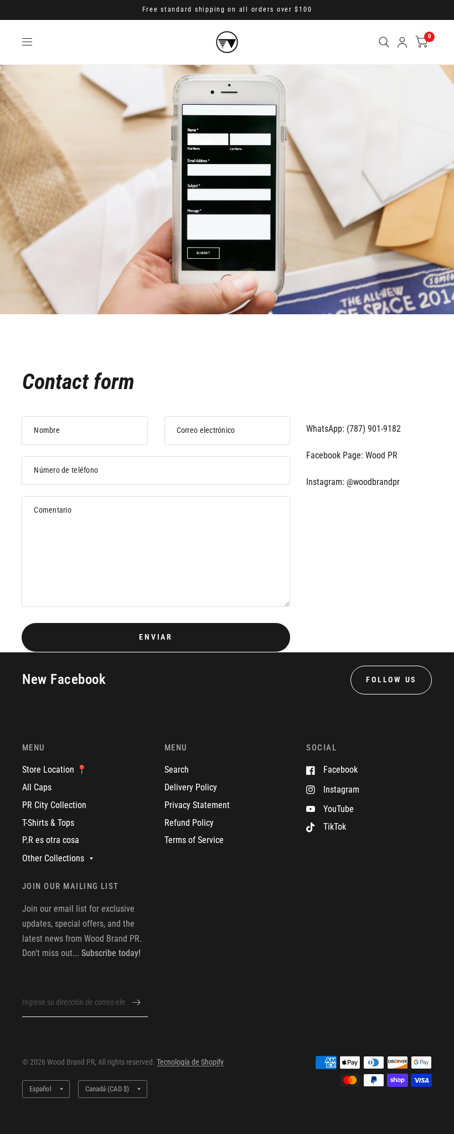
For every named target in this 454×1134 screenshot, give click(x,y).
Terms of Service (194, 840)
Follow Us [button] (391, 679)
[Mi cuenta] (402, 42)
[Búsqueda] (384, 42)
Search (176, 769)
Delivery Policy (190, 787)
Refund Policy (189, 823)
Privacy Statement (197, 805)
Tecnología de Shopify (190, 1062)
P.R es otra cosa (50, 840)
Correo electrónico (51, 980)
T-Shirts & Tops (48, 823)
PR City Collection (54, 805)
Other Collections (53, 858)
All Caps (36, 787)
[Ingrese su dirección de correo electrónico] (137, 1002)
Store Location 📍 (54, 769)
